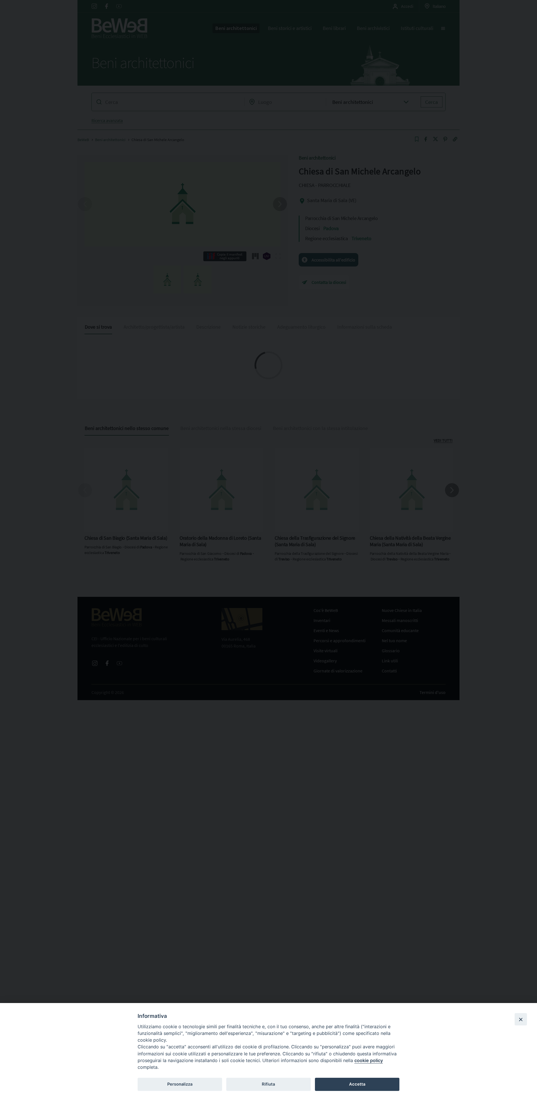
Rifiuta (268, 1084)
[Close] (521, 1019)
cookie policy (368, 1060)
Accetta (357, 1084)
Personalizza (179, 1084)
